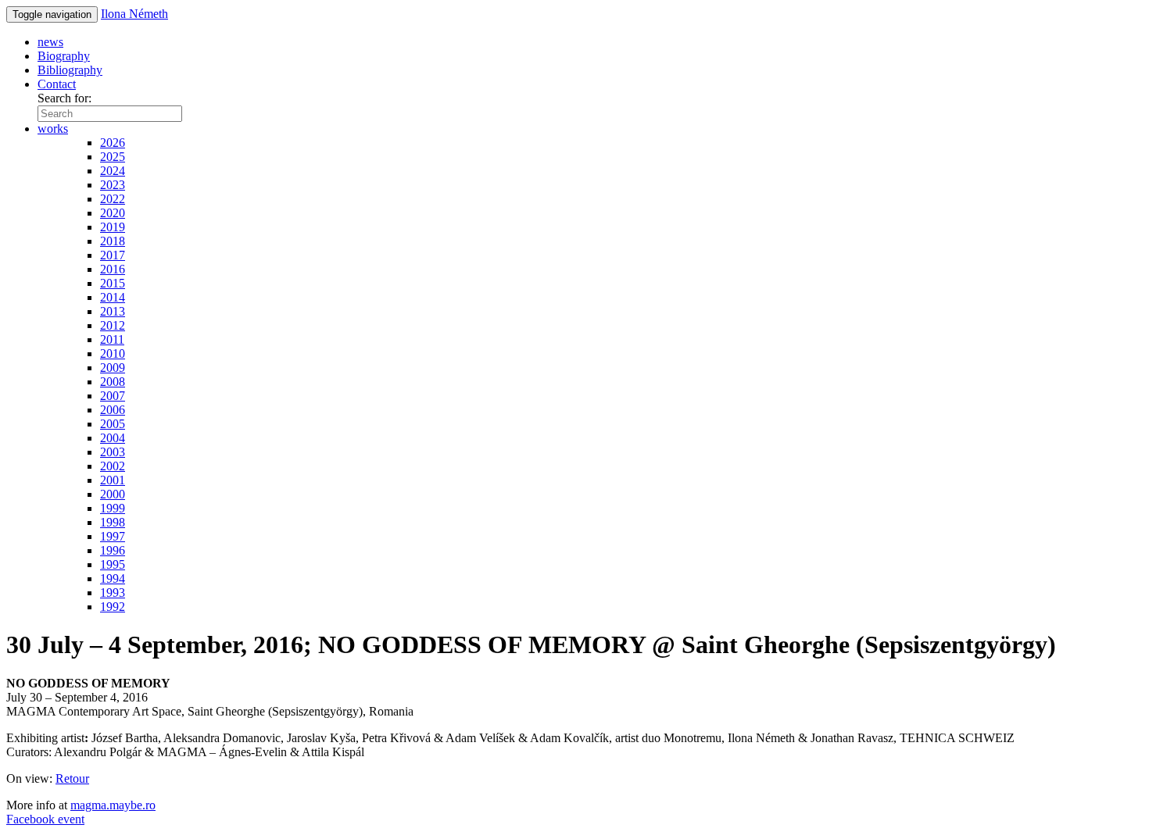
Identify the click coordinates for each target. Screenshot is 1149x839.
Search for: (64, 98)
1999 (112, 508)
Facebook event (45, 819)
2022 (112, 198)
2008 (112, 381)
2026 (112, 142)
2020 (112, 213)
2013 (112, 311)
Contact (57, 84)
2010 (112, 353)
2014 (112, 297)
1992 (112, 606)
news (50, 41)
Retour (72, 778)
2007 (112, 395)
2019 (112, 227)
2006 (112, 409)
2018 (112, 241)
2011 (112, 339)
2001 (112, 480)
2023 (112, 184)
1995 (112, 564)
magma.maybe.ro (113, 805)
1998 (112, 522)
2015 (112, 283)
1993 (112, 592)
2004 (112, 437)
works (53, 128)
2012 (112, 325)
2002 (112, 466)
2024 (112, 170)
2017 (112, 255)
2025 (112, 156)
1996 (112, 550)
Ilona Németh (134, 13)
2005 (112, 423)
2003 (112, 452)
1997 (112, 536)
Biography (64, 55)
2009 (112, 367)
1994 (112, 578)
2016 (112, 269)
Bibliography (70, 70)
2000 (112, 494)
